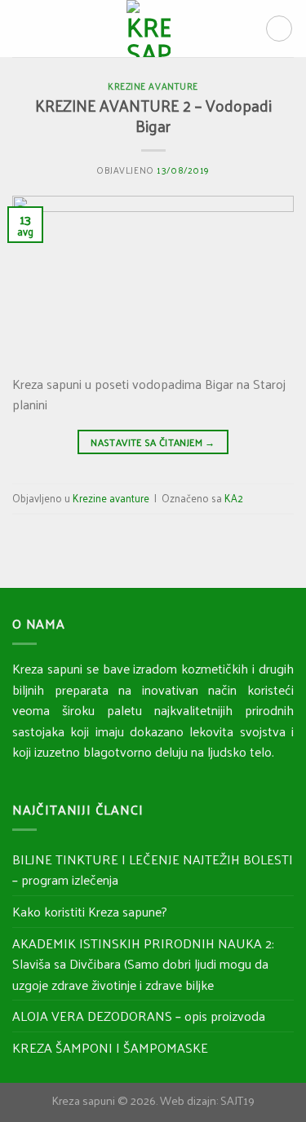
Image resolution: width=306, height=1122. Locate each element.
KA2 (233, 497)
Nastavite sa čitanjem (153, 442)
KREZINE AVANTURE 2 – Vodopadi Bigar (153, 115)
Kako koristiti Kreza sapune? (89, 911)
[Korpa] (279, 28)
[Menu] (22, 28)
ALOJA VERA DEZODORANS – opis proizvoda (138, 1015)
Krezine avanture (153, 85)
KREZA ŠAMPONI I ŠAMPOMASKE (110, 1047)
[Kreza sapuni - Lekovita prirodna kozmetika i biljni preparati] (148, 28)
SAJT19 (237, 1100)
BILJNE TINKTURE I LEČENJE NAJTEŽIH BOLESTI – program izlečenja (152, 869)
